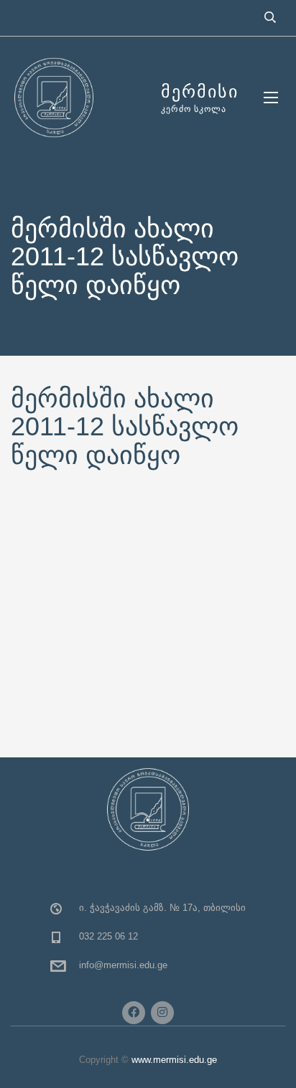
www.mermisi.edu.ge (174, 1059)
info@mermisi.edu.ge (123, 965)
